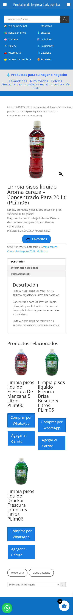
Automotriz (14, 52)
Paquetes (46, 59)
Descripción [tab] (18, 261)
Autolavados (39, 81)
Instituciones (34, 84)
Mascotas (46, 26)
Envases (45, 32)
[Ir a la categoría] (63, 584)
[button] (7, 608)
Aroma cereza (49, 247)
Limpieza (13, 39)
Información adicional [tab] (24, 267)
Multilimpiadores (36, 107)
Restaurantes (12, 84)
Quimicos (46, 39)
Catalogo (46, 52)
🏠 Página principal (15, 26)
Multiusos (52, 107)
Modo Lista (17, 572)
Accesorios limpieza (19, 59)
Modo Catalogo (41, 572)
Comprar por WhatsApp (21, 420)
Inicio (10, 107)
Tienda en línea (17, 32)
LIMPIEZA (20, 107)
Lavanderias (18, 81)
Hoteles (56, 81)
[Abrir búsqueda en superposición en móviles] (36, 19)
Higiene (12, 46)
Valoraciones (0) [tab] (20, 274)
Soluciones (47, 46)
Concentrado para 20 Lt (21, 251)
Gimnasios (54, 84)
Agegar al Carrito (18, 438)
